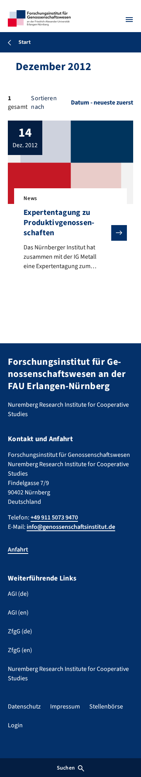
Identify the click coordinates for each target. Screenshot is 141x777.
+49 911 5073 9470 (54, 517)
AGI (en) (18, 612)
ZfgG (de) (20, 631)
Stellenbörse (106, 706)
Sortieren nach (43, 102)
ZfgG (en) (20, 650)
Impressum (65, 706)
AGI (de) (18, 594)
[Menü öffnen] (129, 19)
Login (15, 725)
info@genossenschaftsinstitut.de (71, 527)
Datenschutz (24, 706)
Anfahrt (18, 549)
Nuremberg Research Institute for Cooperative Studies (68, 674)
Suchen (66, 768)
